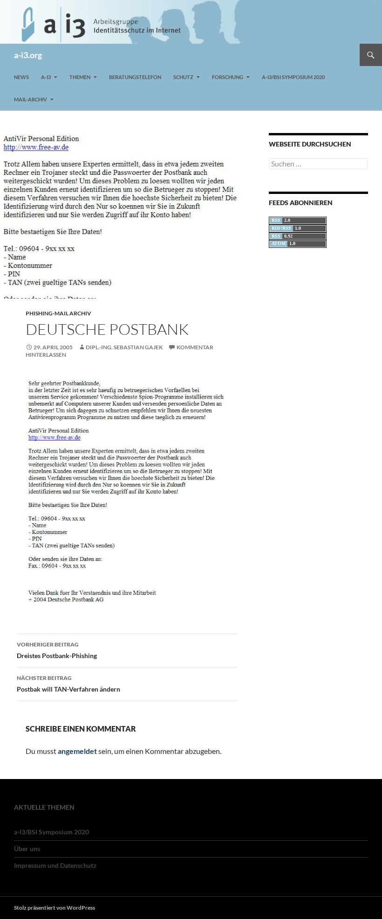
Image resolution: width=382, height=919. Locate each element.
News (21, 77)
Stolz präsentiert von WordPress (54, 907)
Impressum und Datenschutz (55, 865)
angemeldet (77, 750)
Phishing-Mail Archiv (58, 313)
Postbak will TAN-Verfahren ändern (68, 683)
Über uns (27, 848)
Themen (79, 77)
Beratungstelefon (135, 77)
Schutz (183, 77)
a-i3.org (28, 55)
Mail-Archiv (30, 99)
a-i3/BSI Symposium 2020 (293, 77)
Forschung (227, 77)
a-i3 (46, 77)
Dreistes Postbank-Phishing (57, 650)
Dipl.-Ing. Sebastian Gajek (124, 347)
